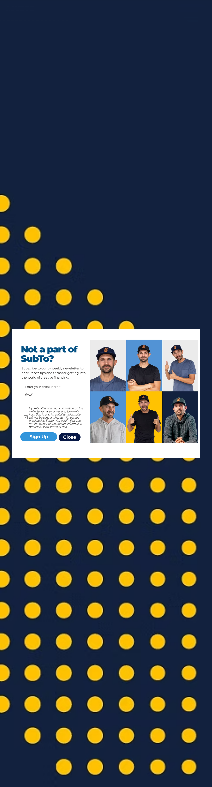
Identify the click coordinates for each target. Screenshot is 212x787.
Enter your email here (41, 386)
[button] (70, 437)
